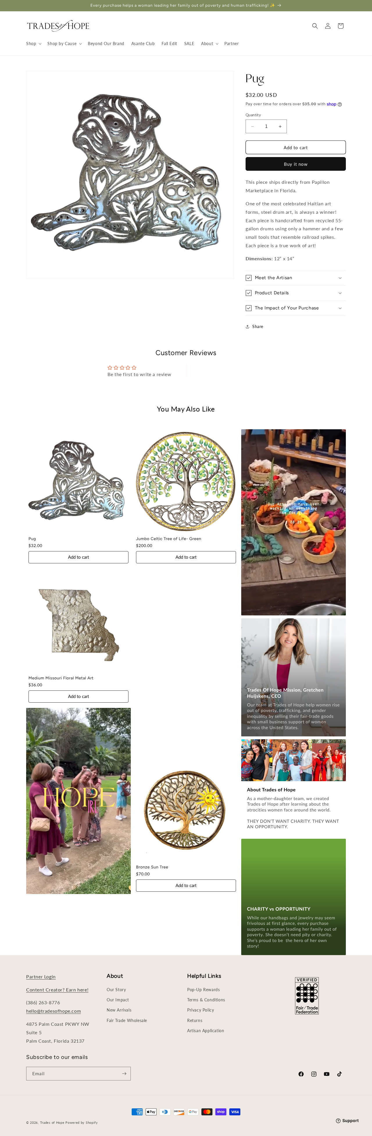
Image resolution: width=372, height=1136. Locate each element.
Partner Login (41, 976)
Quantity (253, 115)
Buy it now (296, 164)
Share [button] (257, 326)
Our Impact (118, 999)
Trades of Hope (53, 1122)
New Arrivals (119, 1009)
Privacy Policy (200, 1009)
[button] (33, 44)
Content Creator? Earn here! (57, 989)
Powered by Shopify (81, 1122)
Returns (194, 1020)
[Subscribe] (124, 1073)
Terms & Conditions (206, 999)
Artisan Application (205, 1030)
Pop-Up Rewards (203, 989)
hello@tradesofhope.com (53, 1011)
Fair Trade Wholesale (127, 1020)
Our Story (116, 989)
